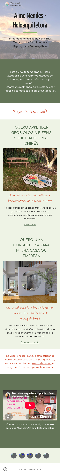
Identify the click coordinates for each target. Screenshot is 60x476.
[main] (30, 22)
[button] (5, 470)
